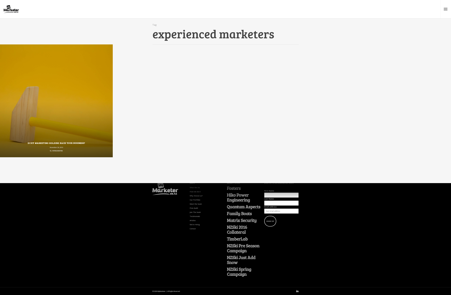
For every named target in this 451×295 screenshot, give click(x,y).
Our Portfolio (195, 200)
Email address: (270, 207)
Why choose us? (196, 196)
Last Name (269, 199)
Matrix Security (242, 220)
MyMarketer (57, 151)
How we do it (195, 191)
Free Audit (194, 208)
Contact (193, 228)
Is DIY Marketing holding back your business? (56, 143)
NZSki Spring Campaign (239, 271)
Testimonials (195, 216)
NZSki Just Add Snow (241, 260)
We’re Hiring (195, 224)
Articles (193, 220)
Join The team (195, 212)
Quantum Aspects (243, 206)
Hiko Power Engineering (238, 197)
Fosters (234, 187)
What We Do (195, 187)
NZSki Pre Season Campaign (243, 248)
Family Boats (239, 213)
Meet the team (196, 204)
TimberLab (237, 238)
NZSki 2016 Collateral (237, 229)
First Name (269, 191)
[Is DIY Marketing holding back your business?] (56, 100)
